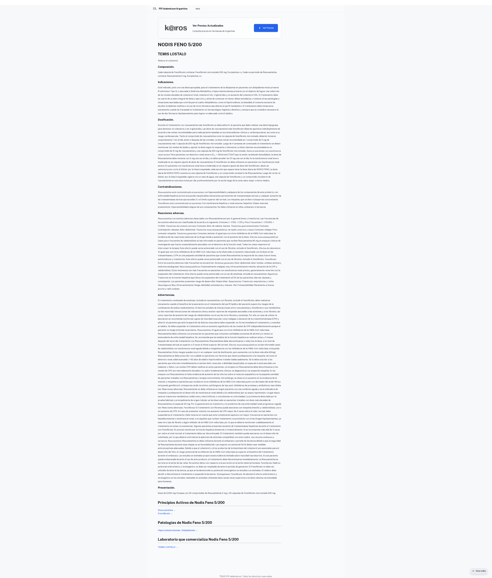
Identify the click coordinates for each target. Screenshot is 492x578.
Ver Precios (268, 28)
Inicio (198, 9)
